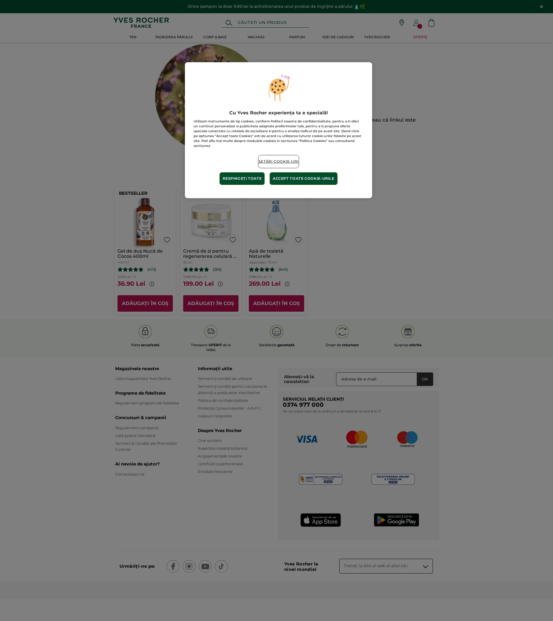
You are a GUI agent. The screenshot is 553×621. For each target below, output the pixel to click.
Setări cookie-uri (279, 161)
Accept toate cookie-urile (303, 178)
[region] (278, 130)
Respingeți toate (242, 178)
